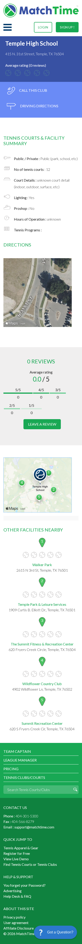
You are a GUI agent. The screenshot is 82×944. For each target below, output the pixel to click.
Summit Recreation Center (42, 723)
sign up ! (67, 27)
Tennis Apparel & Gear (20, 848)
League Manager (20, 760)
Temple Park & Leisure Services (42, 604)
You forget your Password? (24, 885)
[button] (55, 932)
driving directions (38, 106)
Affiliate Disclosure (18, 928)
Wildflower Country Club (42, 683)
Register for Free (16, 853)
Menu (7, 27)
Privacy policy (14, 917)
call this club (32, 90)
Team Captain (17, 751)
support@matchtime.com (34, 827)
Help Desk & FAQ (17, 896)
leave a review (42, 424)
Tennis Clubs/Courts (24, 777)
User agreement (15, 922)
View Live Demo (16, 859)
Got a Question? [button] (60, 932)
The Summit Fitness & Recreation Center (42, 644)
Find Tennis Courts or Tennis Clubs (30, 864)
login (43, 27)
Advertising (12, 891)
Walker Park (42, 564)
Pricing (10, 769)
